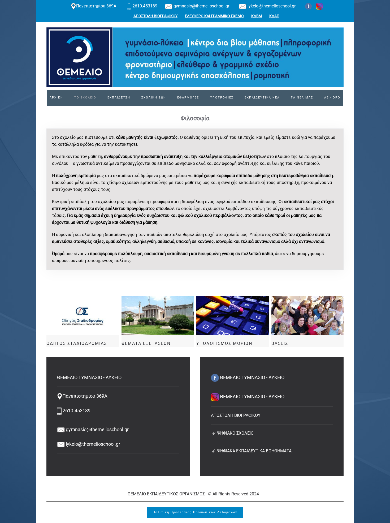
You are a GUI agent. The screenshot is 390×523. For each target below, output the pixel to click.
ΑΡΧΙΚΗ (56, 97)
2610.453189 (144, 5)
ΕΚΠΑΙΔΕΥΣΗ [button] (118, 97)
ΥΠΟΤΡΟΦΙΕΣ (221, 97)
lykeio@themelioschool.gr (271, 5)
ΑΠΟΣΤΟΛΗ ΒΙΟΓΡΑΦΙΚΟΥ (155, 16)
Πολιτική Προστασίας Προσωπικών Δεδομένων (195, 512)
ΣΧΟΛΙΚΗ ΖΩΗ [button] (153, 97)
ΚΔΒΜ (256, 16)
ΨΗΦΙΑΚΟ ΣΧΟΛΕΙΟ (235, 433)
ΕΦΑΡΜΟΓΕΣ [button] (188, 97)
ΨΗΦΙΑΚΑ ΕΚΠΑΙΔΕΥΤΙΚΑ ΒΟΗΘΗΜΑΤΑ (254, 450)
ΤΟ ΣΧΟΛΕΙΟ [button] (85, 97)
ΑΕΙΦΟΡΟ (332, 97)
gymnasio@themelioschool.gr (200, 5)
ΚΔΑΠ (274, 16)
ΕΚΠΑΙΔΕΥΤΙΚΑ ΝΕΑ (262, 97)
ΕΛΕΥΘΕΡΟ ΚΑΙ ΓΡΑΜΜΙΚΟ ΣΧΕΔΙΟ (214, 16)
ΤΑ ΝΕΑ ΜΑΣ (302, 97)
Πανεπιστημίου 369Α (96, 5)
